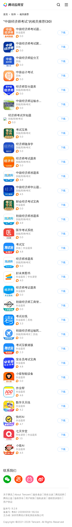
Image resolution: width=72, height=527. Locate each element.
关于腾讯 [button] (7, 494)
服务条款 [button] (37, 494)
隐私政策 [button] (41, 498)
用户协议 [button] (7, 501)
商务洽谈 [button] (48, 494)
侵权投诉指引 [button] (55, 498)
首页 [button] (5, 14)
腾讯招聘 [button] (60, 494)
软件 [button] (13, 14)
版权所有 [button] (19, 498)
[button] (13, 5)
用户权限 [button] (30, 498)
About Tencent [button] (22, 494)
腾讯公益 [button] (7, 498)
